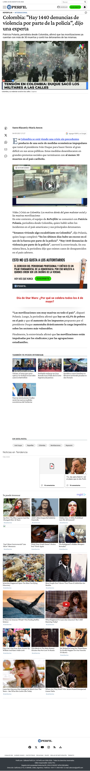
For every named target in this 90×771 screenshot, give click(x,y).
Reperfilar (30, 445)
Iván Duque (18, 445)
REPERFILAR (7, 13)
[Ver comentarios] (85, 13)
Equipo (47, 755)
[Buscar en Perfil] (85, 2)
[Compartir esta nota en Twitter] (6, 135)
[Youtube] (42, 747)
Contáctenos (30, 755)
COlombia (42, 445)
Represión (69, 445)
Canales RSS (9, 755)
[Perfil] (45, 742)
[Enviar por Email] (6, 149)
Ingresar (63, 7)
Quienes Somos (19, 755)
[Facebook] (29, 747)
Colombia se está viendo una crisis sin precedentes (50, 139)
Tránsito (71, 755)
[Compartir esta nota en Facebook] (6, 128)
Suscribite (75, 7)
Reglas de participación (58, 755)
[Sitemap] (60, 747)
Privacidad (39, 755)
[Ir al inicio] (17, 7)
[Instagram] (48, 747)
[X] (36, 747)
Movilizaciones (55, 445)
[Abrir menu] (4, 7)
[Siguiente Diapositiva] (85, 473)
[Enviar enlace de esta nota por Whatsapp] (6, 142)
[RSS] (55, 747)
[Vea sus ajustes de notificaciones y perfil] (84, 7)
